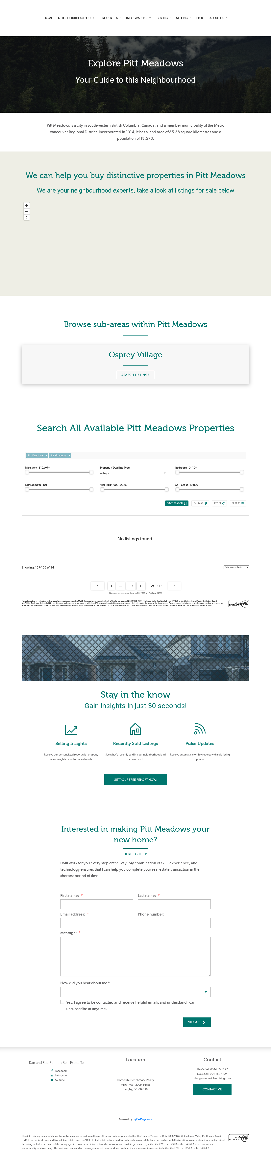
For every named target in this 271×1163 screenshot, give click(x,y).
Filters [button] (236, 503)
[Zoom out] (27, 211)
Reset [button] (217, 503)
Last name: (147, 895)
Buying (162, 18)
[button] (135, 375)
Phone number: (151, 914)
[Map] (135, 238)
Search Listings (135, 375)
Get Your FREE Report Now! (135, 779)
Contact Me (212, 1089)
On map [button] (198, 503)
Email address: (73, 914)
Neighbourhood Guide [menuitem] (76, 18)
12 (160, 586)
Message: (69, 932)
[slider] (27, 472)
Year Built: (113, 485)
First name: (70, 895)
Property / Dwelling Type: (115, 467)
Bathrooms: (36, 485)
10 (131, 586)
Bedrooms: (186, 467)
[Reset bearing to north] (27, 217)
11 (141, 586)
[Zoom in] (27, 205)
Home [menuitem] (48, 18)
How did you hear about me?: (85, 983)
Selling (182, 18)
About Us (216, 18)
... (120, 586)
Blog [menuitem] (200, 18)
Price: (37, 467)
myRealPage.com (142, 1119)
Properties (109, 18)
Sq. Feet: (187, 485)
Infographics (137, 18)
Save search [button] (175, 503)
